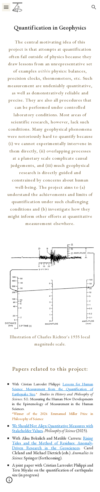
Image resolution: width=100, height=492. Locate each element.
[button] (6, 7)
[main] (50, 28)
